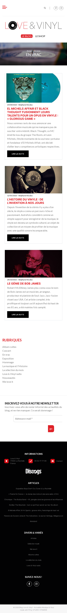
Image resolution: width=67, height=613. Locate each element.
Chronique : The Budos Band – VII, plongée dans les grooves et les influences (33, 500)
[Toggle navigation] (4, 8)
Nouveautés (8, 377)
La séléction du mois (33, 560)
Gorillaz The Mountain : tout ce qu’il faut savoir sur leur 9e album (33, 505)
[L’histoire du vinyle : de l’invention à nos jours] (33, 179)
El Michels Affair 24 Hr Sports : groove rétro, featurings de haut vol (33, 510)
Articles (33, 538)
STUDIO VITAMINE (40, 610)
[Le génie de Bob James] (33, 263)
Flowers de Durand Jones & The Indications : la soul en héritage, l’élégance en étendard (33, 518)
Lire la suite (18, 154)
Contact (59, 461)
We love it (7, 381)
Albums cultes (33, 555)
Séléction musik (33, 544)
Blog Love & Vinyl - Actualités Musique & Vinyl (36, 607)
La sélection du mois (13, 369)
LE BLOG (27, 36)
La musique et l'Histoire (14, 366)
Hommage (8, 362)
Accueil (30, 51)
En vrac (6, 354)
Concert (6, 350)
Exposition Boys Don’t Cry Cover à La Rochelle (33, 489)
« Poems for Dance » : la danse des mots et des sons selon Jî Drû (33, 494)
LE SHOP (40, 36)
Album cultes (9, 346)
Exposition (8, 358)
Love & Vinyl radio (12, 373)
